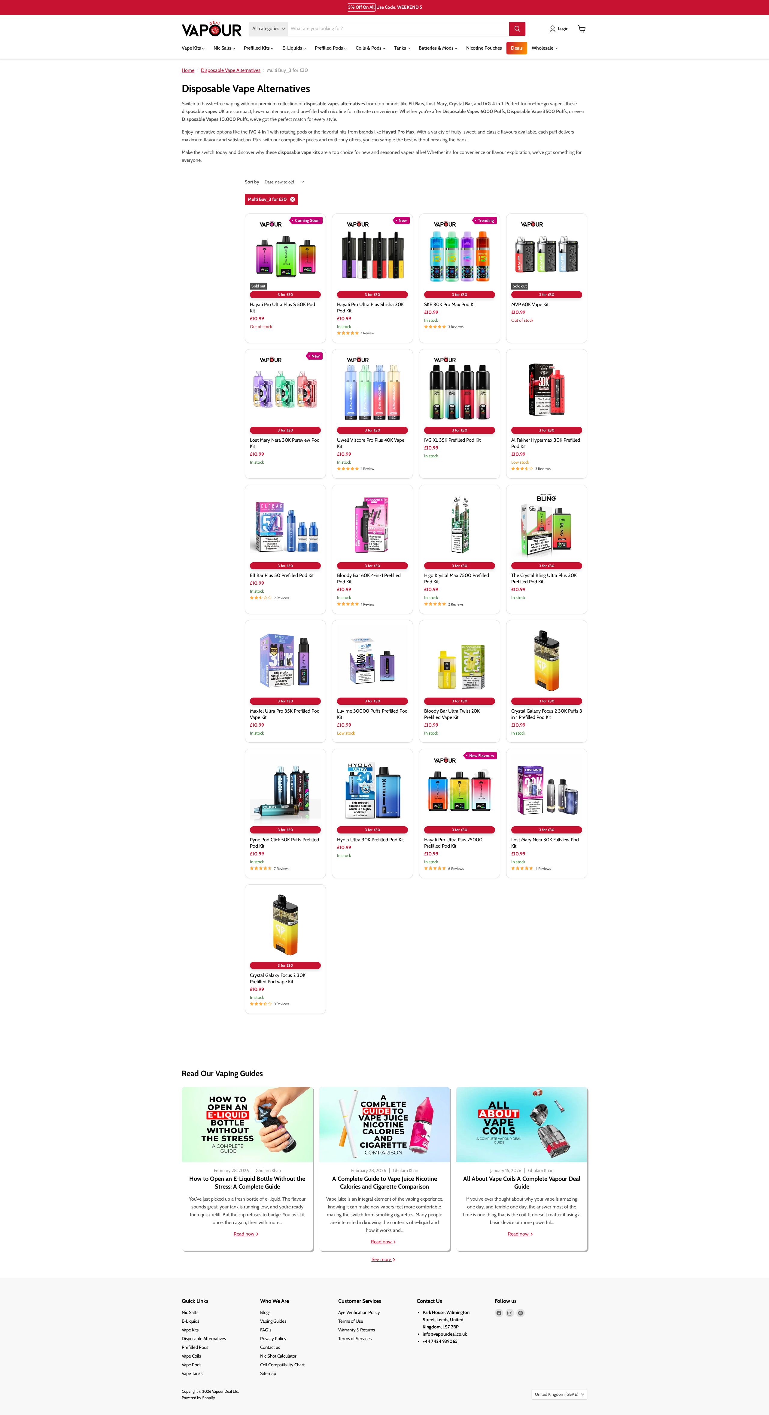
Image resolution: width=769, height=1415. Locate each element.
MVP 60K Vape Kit (530, 304)
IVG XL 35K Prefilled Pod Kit (452, 440)
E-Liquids (292, 48)
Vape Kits (192, 48)
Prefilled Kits (257, 48)
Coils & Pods (369, 48)
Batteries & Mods (437, 48)
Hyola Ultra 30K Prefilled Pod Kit (370, 840)
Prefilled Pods (329, 48)
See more (382, 1259)
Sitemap (268, 1373)
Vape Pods (191, 1364)
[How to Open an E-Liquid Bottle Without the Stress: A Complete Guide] (247, 1124)
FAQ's (265, 1330)
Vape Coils (191, 1356)
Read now (245, 1234)
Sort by (252, 182)
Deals (517, 48)
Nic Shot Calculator (278, 1356)
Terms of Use (350, 1321)
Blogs (265, 1312)
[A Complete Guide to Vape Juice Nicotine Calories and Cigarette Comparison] (384, 1124)
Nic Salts (223, 48)
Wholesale (543, 48)
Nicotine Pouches (484, 48)
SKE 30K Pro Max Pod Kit (450, 304)
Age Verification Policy (359, 1312)
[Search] (517, 29)
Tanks (400, 48)
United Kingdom (556, 1394)
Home (188, 70)
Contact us (270, 1347)
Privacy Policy (273, 1338)
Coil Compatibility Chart (282, 1364)
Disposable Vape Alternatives (230, 70)
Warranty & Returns (356, 1330)
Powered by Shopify (198, 1397)
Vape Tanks (192, 1373)
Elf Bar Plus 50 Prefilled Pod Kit (282, 575)
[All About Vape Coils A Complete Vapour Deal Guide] (521, 1124)
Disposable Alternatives (204, 1338)
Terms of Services (355, 1338)
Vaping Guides (273, 1321)
